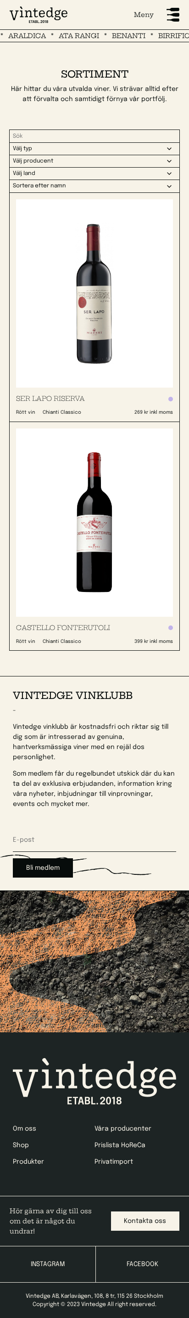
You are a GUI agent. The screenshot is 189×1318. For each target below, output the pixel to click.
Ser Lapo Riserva (50, 398)
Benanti (121, 36)
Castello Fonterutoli (63, 628)
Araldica (19, 36)
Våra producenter (122, 1129)
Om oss (24, 1129)
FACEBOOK (142, 1264)
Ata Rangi (71, 36)
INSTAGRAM (48, 1264)
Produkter (28, 1162)
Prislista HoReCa (119, 1145)
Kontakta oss (145, 1221)
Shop (21, 1145)
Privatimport (113, 1162)
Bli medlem (43, 868)
